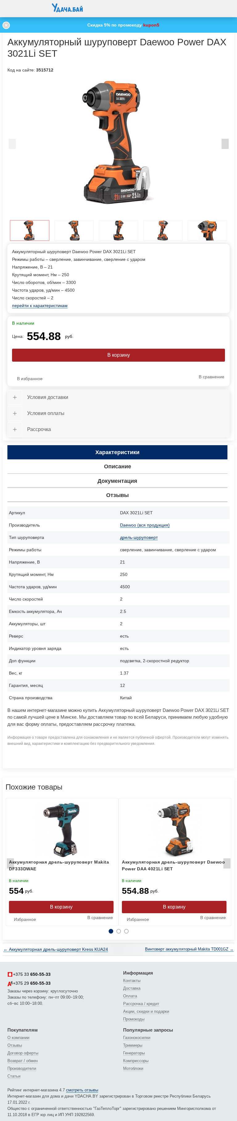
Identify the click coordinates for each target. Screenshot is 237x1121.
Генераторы (134, 1053)
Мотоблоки (133, 1068)
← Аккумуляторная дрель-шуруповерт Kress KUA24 (55, 949)
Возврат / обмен (22, 1060)
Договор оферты (22, 1053)
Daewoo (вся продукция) (145, 525)
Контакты (131, 980)
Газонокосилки (136, 1037)
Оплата (130, 996)
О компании (18, 1037)
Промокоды (133, 1019)
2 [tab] (118, 931)
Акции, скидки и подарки (146, 1011)
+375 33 (32, 974)
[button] (13, 7)
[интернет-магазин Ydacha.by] (67, 10)
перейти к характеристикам (40, 305)
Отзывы (14, 1045)
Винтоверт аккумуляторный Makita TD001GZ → (189, 949)
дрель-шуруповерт (139, 537)
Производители (21, 1068)
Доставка (131, 988)
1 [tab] (111, 931)
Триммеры (132, 1045)
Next (225, 145)
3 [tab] (126, 931)
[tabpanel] (118, 142)
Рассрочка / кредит (141, 1003)
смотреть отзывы (82, 1090)
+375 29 (32, 983)
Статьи (13, 1076)
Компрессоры (135, 1060)
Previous (12, 145)
